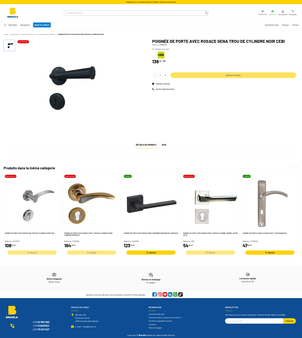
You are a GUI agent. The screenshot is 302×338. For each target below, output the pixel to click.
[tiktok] (180, 294)
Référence (155, 45)
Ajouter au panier (233, 75)
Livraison (152, 324)
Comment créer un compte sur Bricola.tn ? (165, 317)
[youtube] (165, 294)
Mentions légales (155, 328)
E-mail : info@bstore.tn (85, 326)
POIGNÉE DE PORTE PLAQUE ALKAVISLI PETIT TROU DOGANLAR (264, 233)
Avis (164, 144)
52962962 (272, 14)
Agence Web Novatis (165, 335)
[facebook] (154, 294)
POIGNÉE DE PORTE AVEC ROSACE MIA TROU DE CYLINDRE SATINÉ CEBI (29, 233)
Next (296, 168)
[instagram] (159, 294)
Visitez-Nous (262, 14)
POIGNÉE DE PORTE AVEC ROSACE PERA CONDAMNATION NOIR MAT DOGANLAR (151, 233)
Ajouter (33, 252)
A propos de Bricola (156, 314)
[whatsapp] (175, 294)
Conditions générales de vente (160, 321)
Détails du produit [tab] (146, 144)
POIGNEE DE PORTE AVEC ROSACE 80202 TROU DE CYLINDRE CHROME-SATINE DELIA (210, 234)
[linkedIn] (170, 294)
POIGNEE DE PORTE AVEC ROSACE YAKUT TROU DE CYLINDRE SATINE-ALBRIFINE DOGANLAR (88, 234)
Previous (292, 168)
